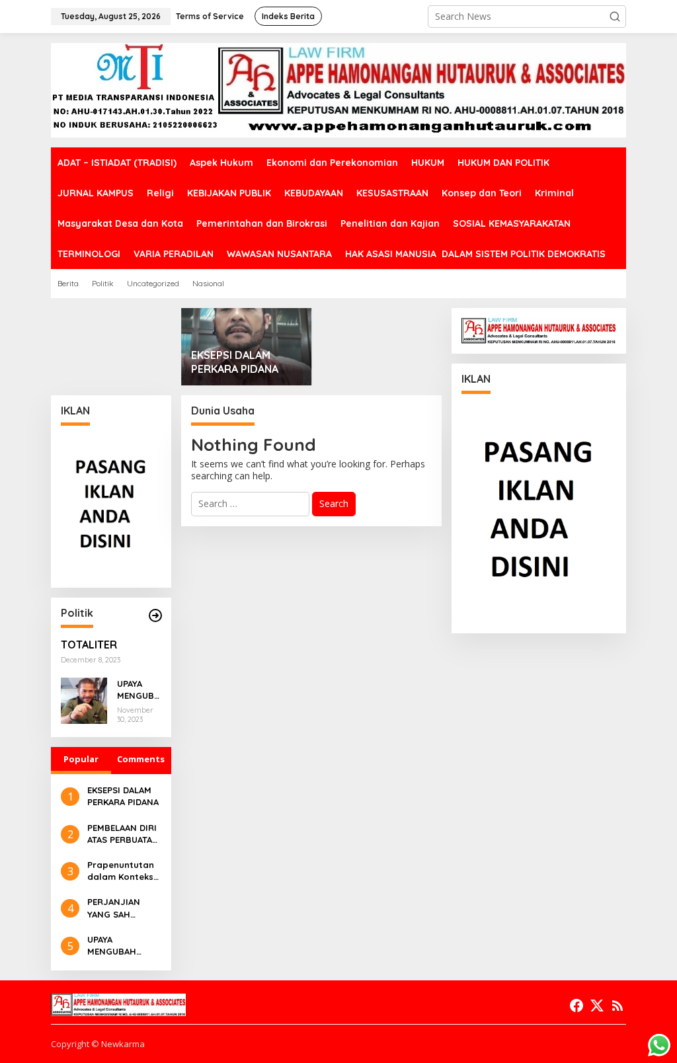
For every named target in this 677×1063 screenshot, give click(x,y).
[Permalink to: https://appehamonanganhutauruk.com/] (155, 615)
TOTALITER (89, 644)
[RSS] (617, 1005)
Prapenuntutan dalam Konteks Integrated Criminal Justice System (122, 871)
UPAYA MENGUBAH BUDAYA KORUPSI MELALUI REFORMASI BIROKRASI (138, 689)
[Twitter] (597, 1005)
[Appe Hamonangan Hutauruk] (338, 89)
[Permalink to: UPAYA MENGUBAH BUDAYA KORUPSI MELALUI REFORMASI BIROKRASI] (84, 699)
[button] (615, 16)
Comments (141, 759)
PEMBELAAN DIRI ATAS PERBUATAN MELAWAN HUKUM (123, 834)
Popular (81, 759)
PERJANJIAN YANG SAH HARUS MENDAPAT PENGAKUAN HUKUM (113, 908)
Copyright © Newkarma (98, 1044)
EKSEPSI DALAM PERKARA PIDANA (234, 361)
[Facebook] (576, 1005)
